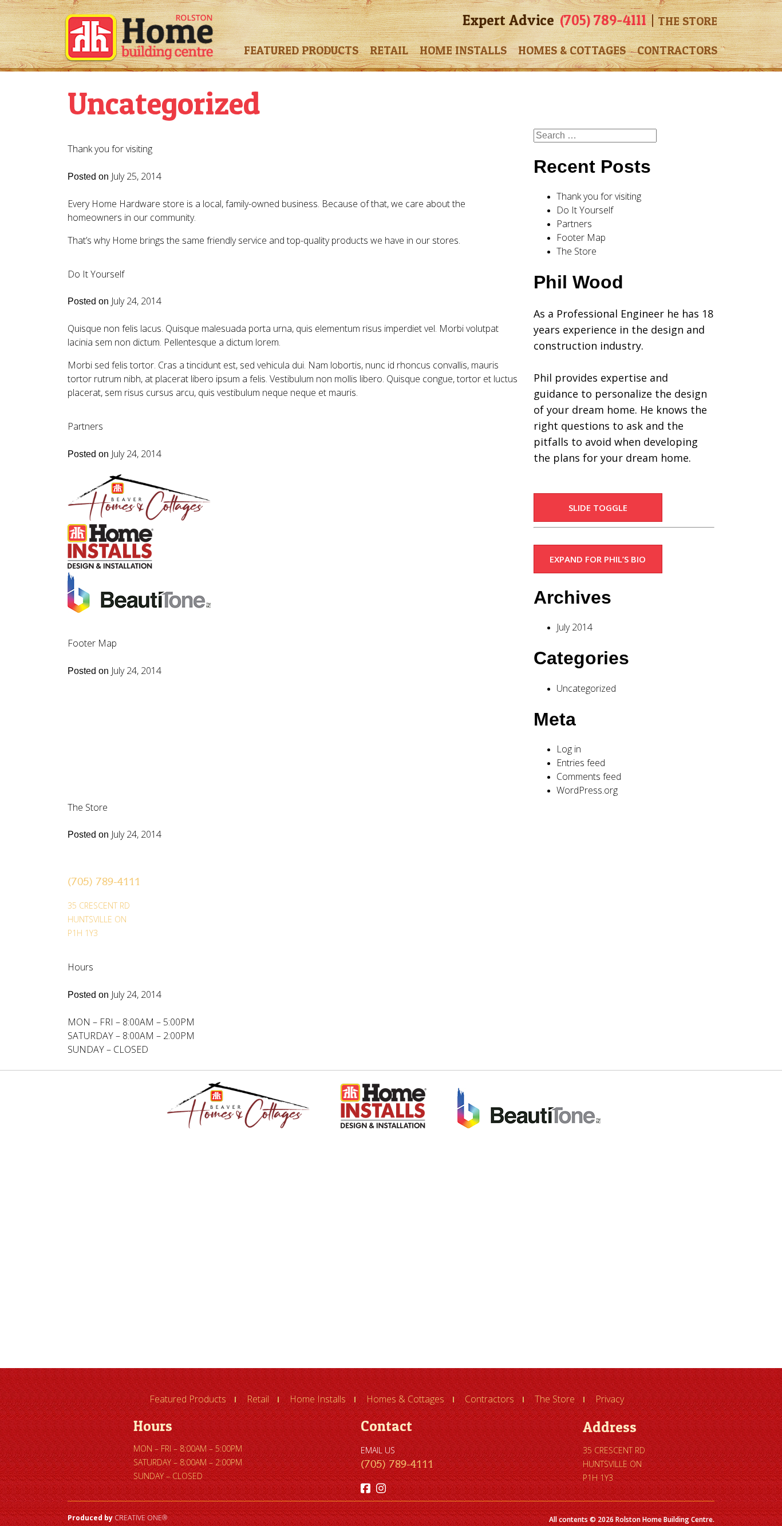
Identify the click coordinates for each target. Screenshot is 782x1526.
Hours (80, 967)
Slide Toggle (597, 507)
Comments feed (588, 776)
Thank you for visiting (110, 148)
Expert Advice (508, 20)
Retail (389, 50)
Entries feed (580, 762)
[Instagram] (381, 1488)
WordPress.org (587, 790)
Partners (85, 426)
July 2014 (574, 627)
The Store (687, 21)
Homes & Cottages (572, 50)
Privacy (609, 1399)
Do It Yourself (96, 274)
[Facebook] (365, 1488)
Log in (568, 749)
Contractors (677, 50)
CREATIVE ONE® (140, 1518)
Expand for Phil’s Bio (598, 559)
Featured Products (301, 50)
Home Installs (463, 50)
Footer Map (92, 643)
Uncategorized (586, 688)
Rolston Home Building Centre (139, 38)
